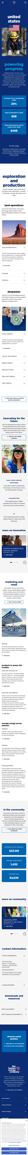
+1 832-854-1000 (12, 965)
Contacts (16, 153)
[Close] (26, 1120)
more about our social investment (15, 829)
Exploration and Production (10, 149)
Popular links (5, 1118)
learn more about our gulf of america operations (15, 399)
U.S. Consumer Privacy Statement (14, 1142)
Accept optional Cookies (14, 1152)
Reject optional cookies (14, 1148)
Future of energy (6, 1111)
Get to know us (6, 1098)
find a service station (15, 602)
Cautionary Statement (8, 969)
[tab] (11, 562)
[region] (14, 1136)
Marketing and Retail (18, 151)
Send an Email (6, 967)
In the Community (7, 153)
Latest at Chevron (6, 1105)
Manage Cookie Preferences (14, 1145)
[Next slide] (24, 562)
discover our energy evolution (14, 437)
